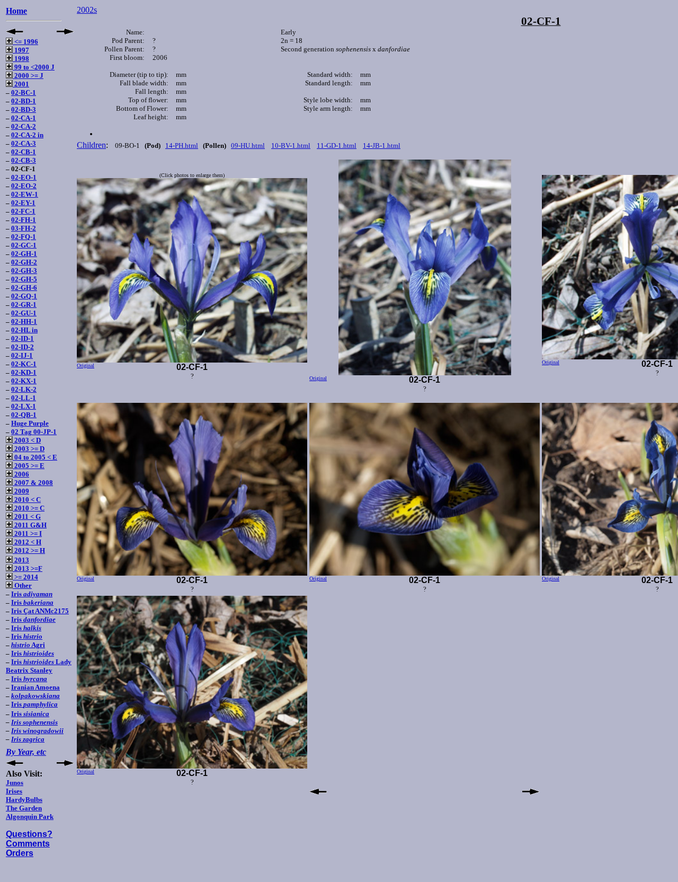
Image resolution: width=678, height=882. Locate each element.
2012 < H (27, 542)
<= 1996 (25, 42)
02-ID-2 (22, 347)
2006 (21, 474)
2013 (21, 560)
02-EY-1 (23, 203)
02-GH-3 (24, 271)
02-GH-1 (24, 254)
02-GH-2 (24, 262)
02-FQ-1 (23, 237)
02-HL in (24, 330)
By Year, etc (26, 751)
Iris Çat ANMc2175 (40, 611)
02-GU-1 (24, 313)
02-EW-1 (24, 194)
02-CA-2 (23, 126)
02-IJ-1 (22, 355)
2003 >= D (28, 449)
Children (91, 144)
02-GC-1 (24, 245)
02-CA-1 (23, 118)
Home (16, 10)
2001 (21, 84)
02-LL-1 (23, 398)
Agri (28, 645)
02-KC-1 (24, 364)
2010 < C (27, 500)
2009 (21, 491)
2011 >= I (27, 533)
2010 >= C (28, 508)
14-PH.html (181, 145)
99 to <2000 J (34, 67)
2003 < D (27, 440)
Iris (31, 594)
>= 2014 (25, 577)
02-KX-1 (24, 381)
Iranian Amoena (35, 687)
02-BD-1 (23, 101)
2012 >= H (29, 550)
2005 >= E (28, 466)
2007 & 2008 (33, 483)
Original (85, 365)
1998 (21, 59)
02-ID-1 (22, 338)
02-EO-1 (24, 177)
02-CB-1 (23, 152)
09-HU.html (248, 145)
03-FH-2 (23, 228)
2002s (87, 9)
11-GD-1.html (336, 145)
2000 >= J (28, 76)
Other (22, 585)
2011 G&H (30, 525)
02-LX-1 (23, 406)
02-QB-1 (24, 415)
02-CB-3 (23, 160)
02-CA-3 (23, 143)
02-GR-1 (24, 304)
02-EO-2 (24, 186)
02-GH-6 (24, 288)
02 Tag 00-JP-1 (34, 432)
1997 (21, 50)
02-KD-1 (24, 372)
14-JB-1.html (381, 145)
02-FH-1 (23, 220)
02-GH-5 (24, 279)
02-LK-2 (24, 389)
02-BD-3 (23, 109)
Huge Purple (30, 423)
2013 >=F (27, 568)
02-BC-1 (23, 92)
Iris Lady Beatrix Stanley (39, 666)
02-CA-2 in (27, 135)
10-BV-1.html (290, 145)
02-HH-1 (24, 321)
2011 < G (27, 517)
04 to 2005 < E (35, 457)
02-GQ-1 (24, 296)
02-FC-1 (23, 211)
